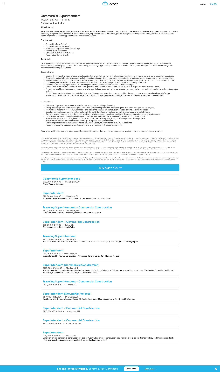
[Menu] (4, 4)
